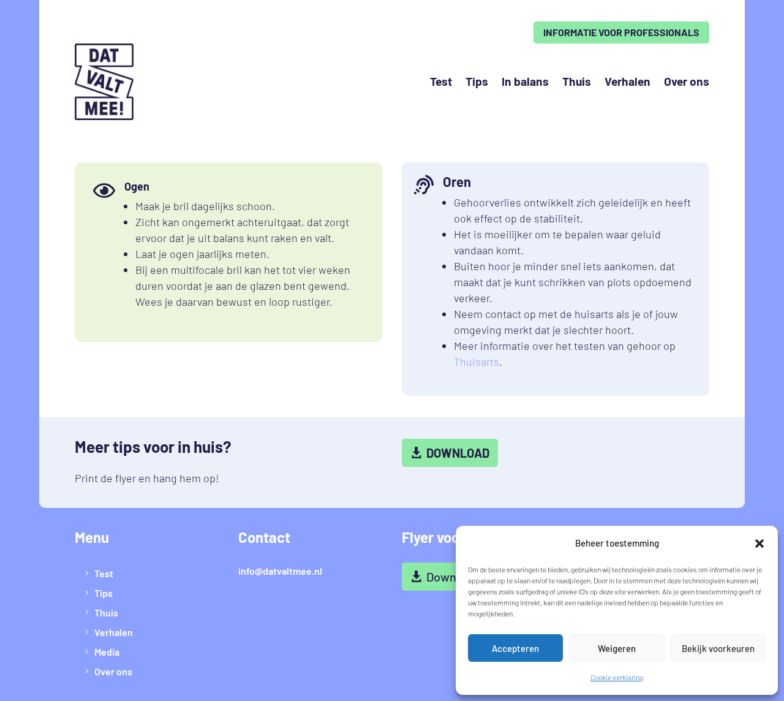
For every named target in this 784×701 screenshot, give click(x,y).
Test (441, 81)
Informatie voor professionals (621, 32)
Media (106, 651)
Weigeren (617, 648)
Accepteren (515, 648)
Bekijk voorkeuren (718, 648)
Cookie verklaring (616, 677)
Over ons (686, 81)
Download (457, 452)
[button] (759, 543)
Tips (477, 81)
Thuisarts (476, 361)
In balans (525, 81)
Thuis (576, 81)
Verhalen (627, 81)
